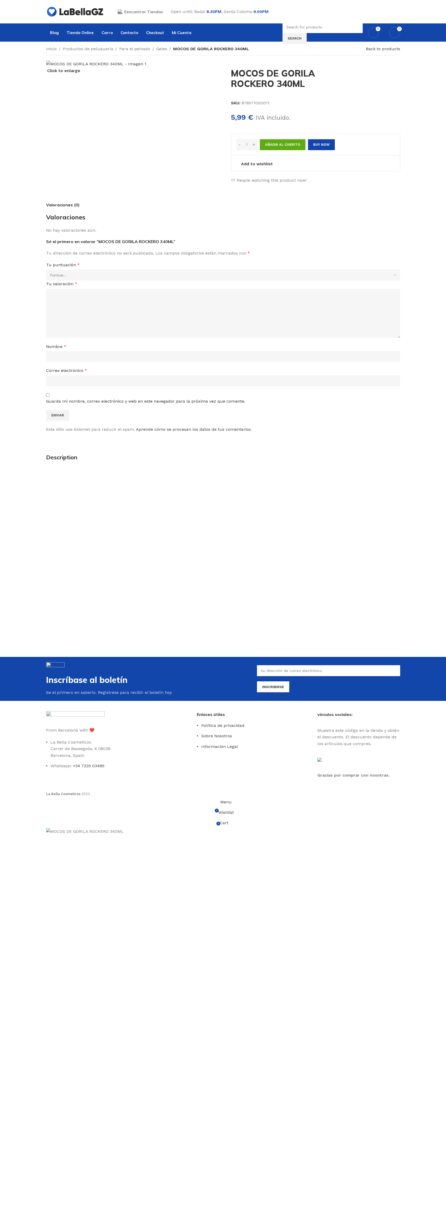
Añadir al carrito (282, 145)
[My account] (398, 12)
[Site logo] (75, 11)
